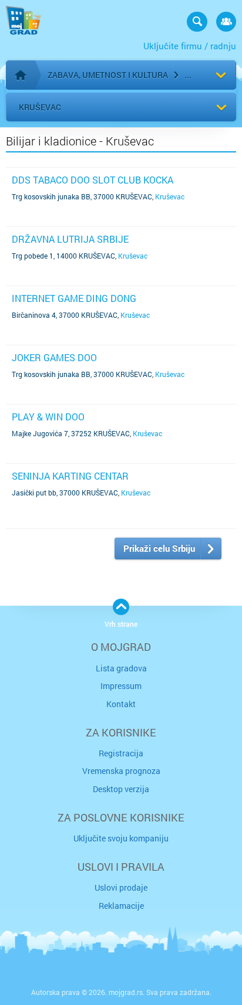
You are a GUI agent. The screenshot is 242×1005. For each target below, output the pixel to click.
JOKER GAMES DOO (54, 357)
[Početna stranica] (20, 75)
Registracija (121, 753)
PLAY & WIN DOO (48, 416)
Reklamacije (121, 905)
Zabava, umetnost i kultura (108, 74)
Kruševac (40, 107)
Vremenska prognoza (121, 770)
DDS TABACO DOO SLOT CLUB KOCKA (92, 180)
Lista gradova (121, 668)
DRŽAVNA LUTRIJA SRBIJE (70, 239)
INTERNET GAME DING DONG (74, 298)
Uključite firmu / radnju (189, 46)
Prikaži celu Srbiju (159, 548)
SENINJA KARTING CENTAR (70, 476)
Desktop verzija (121, 789)
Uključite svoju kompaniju (121, 838)
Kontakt (121, 703)
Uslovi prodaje (121, 887)
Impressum (121, 685)
